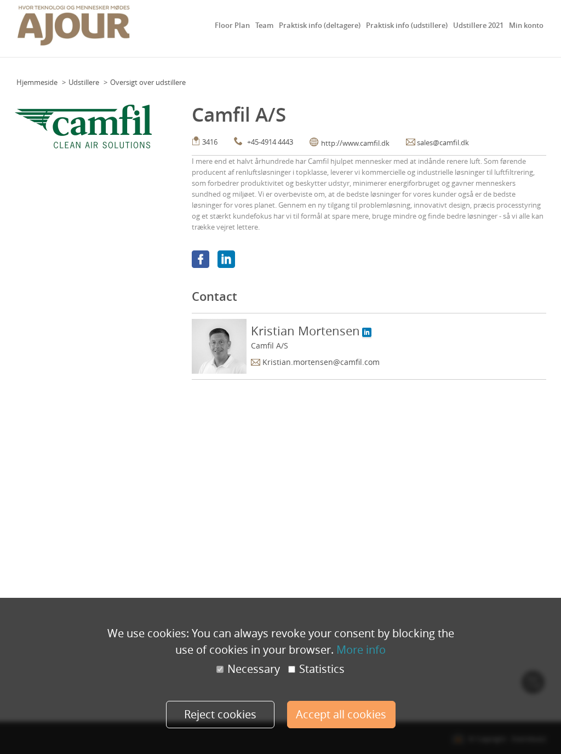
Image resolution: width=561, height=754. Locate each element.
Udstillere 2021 (478, 25)
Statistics (322, 669)
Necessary (253, 669)
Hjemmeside (37, 82)
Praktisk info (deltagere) (319, 25)
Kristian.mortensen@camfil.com (321, 362)
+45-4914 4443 (270, 142)
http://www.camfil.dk (355, 143)
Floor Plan (232, 25)
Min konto (526, 25)
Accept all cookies (341, 714)
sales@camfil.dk (443, 142)
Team (264, 25)
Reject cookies (220, 714)
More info (361, 649)
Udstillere (83, 82)
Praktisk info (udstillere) (407, 25)
